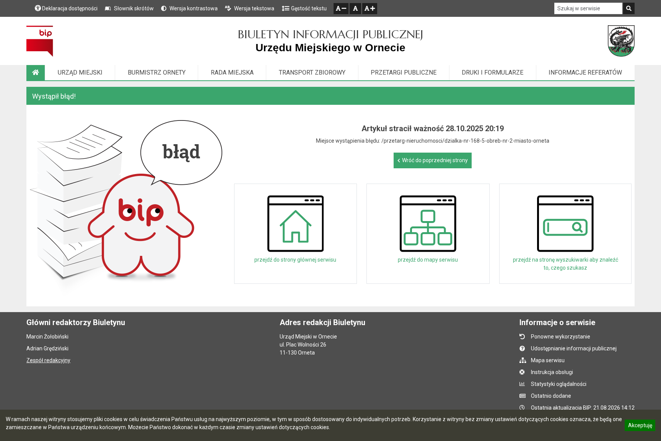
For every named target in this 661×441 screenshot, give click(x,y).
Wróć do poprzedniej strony (435, 160)
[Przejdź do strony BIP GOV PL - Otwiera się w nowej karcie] (39, 41)
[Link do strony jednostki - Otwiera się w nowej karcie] (621, 41)
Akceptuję (640, 426)
